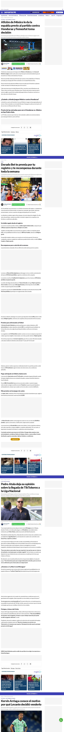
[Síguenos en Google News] (30, 127)
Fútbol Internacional (32, 15)
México (17, 131)
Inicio (2, 17)
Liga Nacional (4, 15)
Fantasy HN (6, 9)
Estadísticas (41, 15)
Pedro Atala (17, 668)
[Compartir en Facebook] (21, 127)
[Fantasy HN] (48, 12)
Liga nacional (7, 479)
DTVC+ (2, 9)
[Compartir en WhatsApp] (24, 127)
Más (5, 160)
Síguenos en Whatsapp (19, 63)
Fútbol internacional (8, 17)
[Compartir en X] (27, 127)
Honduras (13, 131)
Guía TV (53, 15)
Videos (47, 15)
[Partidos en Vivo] (36, 12)
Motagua (13, 668)
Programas (59, 15)
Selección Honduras (13, 15)
